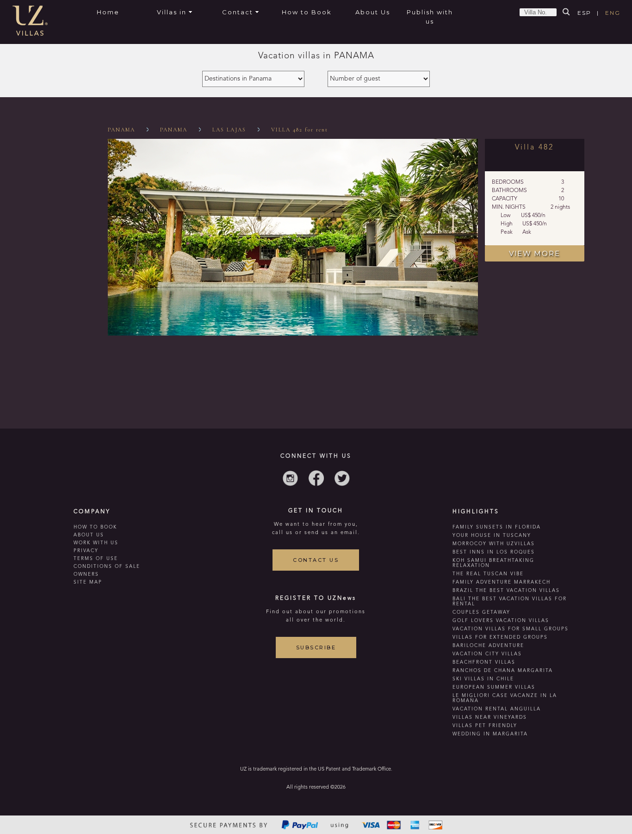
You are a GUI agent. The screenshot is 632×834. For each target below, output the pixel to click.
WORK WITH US (96, 543)
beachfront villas (483, 662)
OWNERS (86, 574)
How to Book (307, 12)
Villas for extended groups (500, 637)
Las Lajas (229, 129)
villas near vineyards (489, 717)
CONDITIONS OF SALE (107, 566)
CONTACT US (316, 560)
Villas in (171, 12)
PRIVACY (86, 550)
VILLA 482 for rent (299, 129)
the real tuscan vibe (488, 574)
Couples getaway (481, 612)
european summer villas (493, 687)
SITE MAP (88, 582)
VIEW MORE (534, 253)
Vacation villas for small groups (510, 629)
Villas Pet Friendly (484, 725)
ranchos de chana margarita (502, 670)
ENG (612, 12)
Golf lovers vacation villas (500, 620)
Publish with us (430, 16)
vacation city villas (487, 654)
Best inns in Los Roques (493, 552)
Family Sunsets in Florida (496, 527)
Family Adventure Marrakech (501, 582)
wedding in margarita (490, 734)
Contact (237, 12)
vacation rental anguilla (496, 709)
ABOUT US (89, 535)
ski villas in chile (483, 679)
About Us (372, 12)
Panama (121, 129)
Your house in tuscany (491, 535)
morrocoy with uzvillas (493, 543)
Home (108, 12)
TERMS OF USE (96, 558)
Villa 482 (534, 147)
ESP (584, 12)
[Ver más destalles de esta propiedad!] (293, 334)
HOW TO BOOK (95, 527)
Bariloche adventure (488, 645)
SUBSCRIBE (316, 647)
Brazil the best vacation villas (506, 590)
